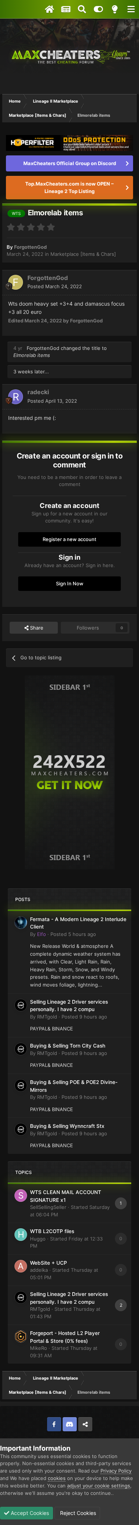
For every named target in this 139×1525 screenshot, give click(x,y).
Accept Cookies (29, 1513)
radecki (38, 392)
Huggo (38, 1239)
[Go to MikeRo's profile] (20, 1336)
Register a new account (69, 539)
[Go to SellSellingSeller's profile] (20, 1195)
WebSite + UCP (48, 1263)
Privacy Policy (116, 1471)
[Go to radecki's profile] (15, 396)
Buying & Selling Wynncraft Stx (67, 1126)
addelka (39, 1270)
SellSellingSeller (48, 1207)
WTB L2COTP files (52, 1231)
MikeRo (38, 1348)
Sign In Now (69, 583)
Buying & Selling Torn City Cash (67, 1046)
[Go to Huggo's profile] (20, 1234)
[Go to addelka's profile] (20, 1266)
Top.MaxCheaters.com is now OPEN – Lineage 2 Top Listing (69, 187)
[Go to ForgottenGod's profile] (15, 282)
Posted (54, 286)
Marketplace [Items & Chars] (83, 254)
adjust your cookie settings (98, 1486)
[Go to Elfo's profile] (20, 922)
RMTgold (47, 1017)
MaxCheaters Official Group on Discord (69, 163)
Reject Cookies (77, 1513)
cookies (57, 1478)
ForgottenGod (30, 247)
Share (36, 628)
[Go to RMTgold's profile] (20, 1005)
